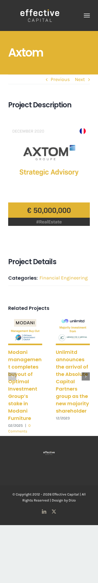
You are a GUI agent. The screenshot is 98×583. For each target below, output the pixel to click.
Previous (60, 79)
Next (80, 79)
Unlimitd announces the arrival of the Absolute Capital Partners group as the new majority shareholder (72, 381)
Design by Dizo (64, 500)
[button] (12, 376)
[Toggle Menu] (87, 15)
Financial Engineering (63, 278)
